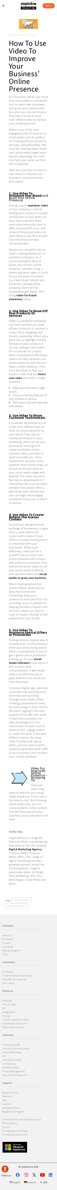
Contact (6, 1103)
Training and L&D (11, 1044)
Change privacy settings (15, 1130)
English (16, 1182)
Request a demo (11, 1107)
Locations (7, 946)
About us (7, 935)
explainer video (38, 205)
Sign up (48, 5)
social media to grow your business (28, 576)
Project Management (13, 1071)
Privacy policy (9, 1123)
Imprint (6, 1126)
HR (3, 1056)
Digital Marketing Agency (25, 849)
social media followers (25, 661)
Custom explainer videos (15, 1019)
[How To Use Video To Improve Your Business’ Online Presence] (28, 24)
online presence (21, 900)
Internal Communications (15, 1048)
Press (5, 954)
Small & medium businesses (17, 975)
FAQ (4, 1100)
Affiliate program (11, 950)
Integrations (8, 1012)
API (4, 1008)
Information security (13, 1027)
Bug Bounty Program (13, 1111)
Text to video (9, 1004)
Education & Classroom (14, 979)
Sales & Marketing (11, 1052)
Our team (7, 939)
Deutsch (31, 1182)
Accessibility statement (14, 1134)
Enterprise (7, 971)
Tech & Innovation (11, 1059)
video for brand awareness (22, 297)
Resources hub (10, 1092)
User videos (8, 983)
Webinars (7, 1096)
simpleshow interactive (14, 1023)
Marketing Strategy (16, 906)
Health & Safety (10, 1067)
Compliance (9, 1063)
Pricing (6, 1015)
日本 (45, 1182)
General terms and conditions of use (21, 1119)
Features (7, 1000)
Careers (6, 942)
